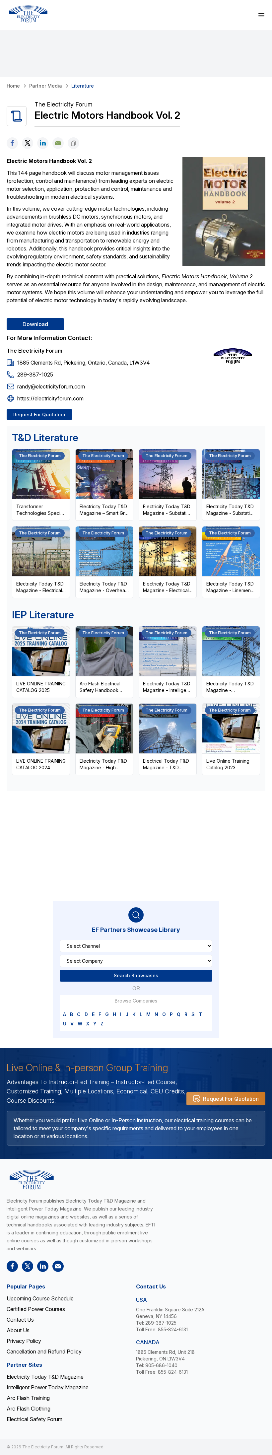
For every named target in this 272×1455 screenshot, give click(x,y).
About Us (18, 1330)
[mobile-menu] (261, 15)
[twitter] (27, 143)
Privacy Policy (24, 1341)
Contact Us (20, 1319)
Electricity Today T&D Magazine (45, 1376)
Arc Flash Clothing (28, 1408)
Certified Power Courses (36, 1309)
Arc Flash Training (28, 1398)
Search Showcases (136, 975)
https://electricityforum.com (50, 398)
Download (35, 324)
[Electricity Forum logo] (28, 14)
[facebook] (12, 143)
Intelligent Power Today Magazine (48, 1387)
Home (13, 86)
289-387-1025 (35, 374)
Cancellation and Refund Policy (44, 1351)
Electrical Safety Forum (34, 1419)
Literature (82, 86)
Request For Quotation (39, 414)
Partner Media (45, 86)
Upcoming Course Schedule (40, 1298)
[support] (58, 143)
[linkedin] (42, 143)
